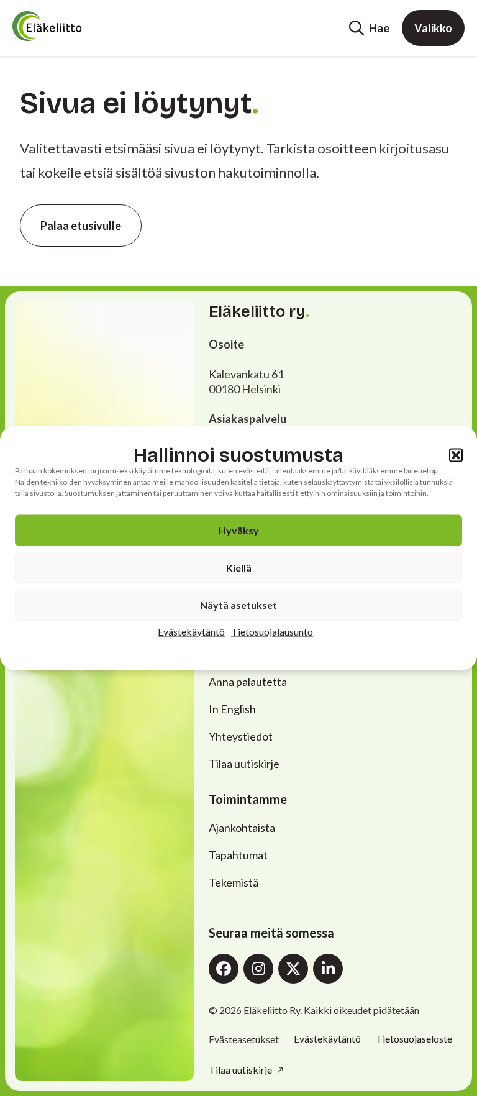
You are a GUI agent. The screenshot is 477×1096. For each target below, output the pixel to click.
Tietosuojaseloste (414, 1038)
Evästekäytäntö (191, 631)
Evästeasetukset (244, 1039)
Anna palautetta (248, 681)
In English (232, 709)
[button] (456, 455)
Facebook (223, 969)
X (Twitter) (293, 969)
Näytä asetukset (238, 605)
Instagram (258, 969)
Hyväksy (239, 530)
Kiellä (239, 567)
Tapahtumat (238, 855)
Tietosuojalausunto (272, 631)
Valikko (433, 28)
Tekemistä (233, 882)
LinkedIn (328, 969)
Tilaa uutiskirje (244, 763)
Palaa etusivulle (80, 225)
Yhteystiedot (241, 736)
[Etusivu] (72, 26)
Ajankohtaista (242, 827)
